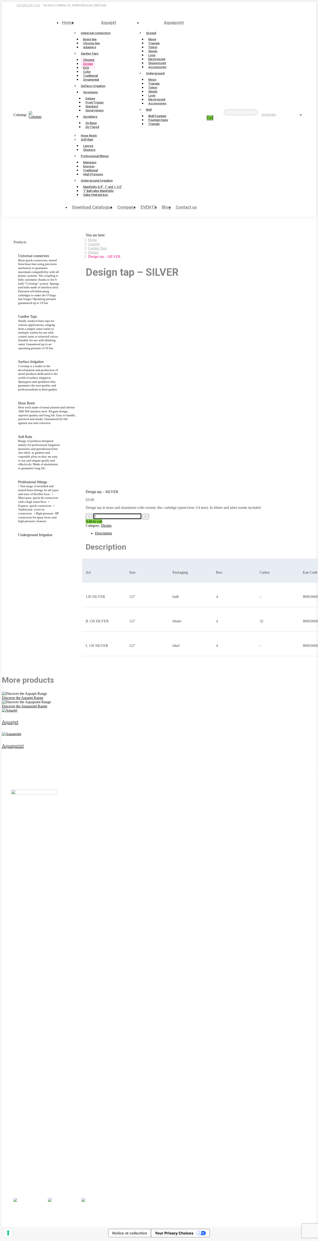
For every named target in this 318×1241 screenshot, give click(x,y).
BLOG (72, 1176)
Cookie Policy (158, 1213)
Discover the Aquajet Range (22, 698)
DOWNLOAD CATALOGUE (46, 1184)
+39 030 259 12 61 (28, 5)
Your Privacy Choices (174, 1233)
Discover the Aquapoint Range (24, 706)
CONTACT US (79, 1180)
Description (103, 533)
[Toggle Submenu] (73, 279)
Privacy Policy (135, 1213)
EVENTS (74, 1172)
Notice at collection (129, 1233)
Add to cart (94, 521)
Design (106, 525)
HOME (28, 1180)
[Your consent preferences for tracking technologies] (8, 1232)
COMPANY (32, 1187)
